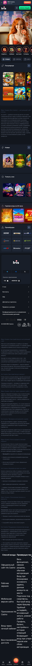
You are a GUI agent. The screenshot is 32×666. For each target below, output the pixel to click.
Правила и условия (8, 307)
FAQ (3, 297)
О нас (4, 287)
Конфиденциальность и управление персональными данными (14, 313)
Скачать (27, 2)
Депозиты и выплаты (9, 302)
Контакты (5, 292)
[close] (1, 2)
